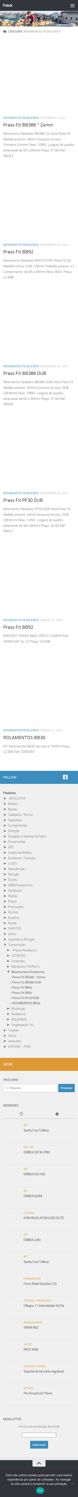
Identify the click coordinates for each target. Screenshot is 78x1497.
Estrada (29, 1213)
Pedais (12, 896)
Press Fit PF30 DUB (23, 500)
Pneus (12, 901)
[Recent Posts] (21, 1114)
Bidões (12, 804)
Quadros (14, 918)
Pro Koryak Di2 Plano (38, 1393)
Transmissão (16, 945)
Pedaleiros (18, 1014)
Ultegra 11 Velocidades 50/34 (44, 1306)
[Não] (72, 1483)
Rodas (12, 923)
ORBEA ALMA (33, 1196)
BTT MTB (28, 1388)
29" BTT (28, 1344)
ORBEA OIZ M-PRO (37, 1152)
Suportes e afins (35, 1366)
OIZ (32, 1147)
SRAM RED (31, 1328)
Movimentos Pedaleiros (21, 118)
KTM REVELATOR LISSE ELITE (44, 1218)
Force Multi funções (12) (40, 1284)
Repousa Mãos (33, 1322)
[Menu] (72, 5)
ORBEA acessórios (20, 885)
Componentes (17, 825)
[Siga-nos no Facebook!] (65, 777)
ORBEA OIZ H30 (34, 1174)
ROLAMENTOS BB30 (24, 737)
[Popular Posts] (57, 1114)
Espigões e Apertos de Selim (27, 836)
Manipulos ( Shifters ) (25, 966)
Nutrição (13, 874)
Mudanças (18, 1009)
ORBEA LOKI (32, 1240)
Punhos (13, 912)
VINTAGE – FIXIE (19, 1047)
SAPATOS (14, 929)
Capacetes (15, 820)
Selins (12, 934)
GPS (11, 847)
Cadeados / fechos (20, 815)
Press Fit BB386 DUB (24, 373)
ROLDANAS (19, 1019)
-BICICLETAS (16, 798)
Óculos (12, 880)
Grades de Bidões (20, 853)
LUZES (12, 863)
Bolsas (12, 809)
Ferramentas (17, 842)
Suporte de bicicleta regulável (44, 1371)
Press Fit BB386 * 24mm (28, 125)
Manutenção (16, 869)
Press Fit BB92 (18, 252)
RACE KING (31, 1349)
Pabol (7, 5)
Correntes (18, 961)
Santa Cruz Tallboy (36, 1130)
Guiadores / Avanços (22, 858)
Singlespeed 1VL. (22, 1025)
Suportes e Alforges (21, 939)
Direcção (14, 831)
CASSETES (18, 956)
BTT (26, 1125)
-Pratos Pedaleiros (24, 950)
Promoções (16, 907)
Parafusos (15, 891)
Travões (13, 1030)
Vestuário (14, 1041)
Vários (12, 1036)
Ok (40, 1490)
